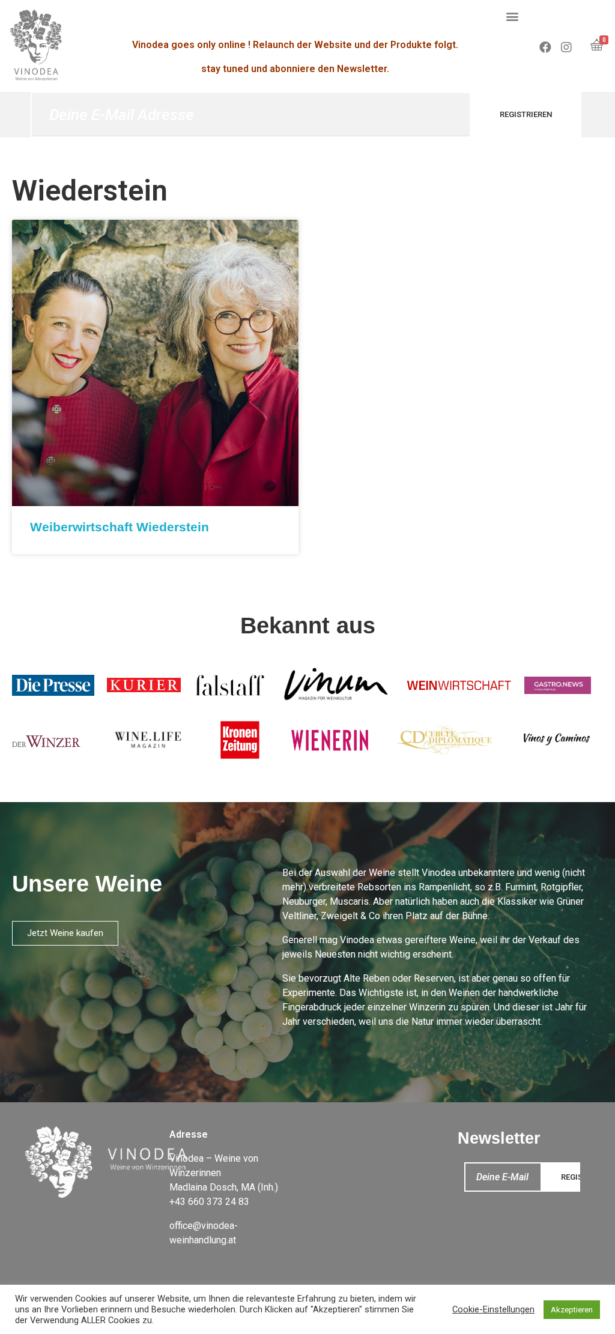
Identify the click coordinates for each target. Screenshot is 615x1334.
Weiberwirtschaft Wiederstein (119, 527)
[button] (513, 16)
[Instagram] (566, 47)
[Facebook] (545, 47)
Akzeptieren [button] (572, 1309)
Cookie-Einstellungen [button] (493, 1309)
